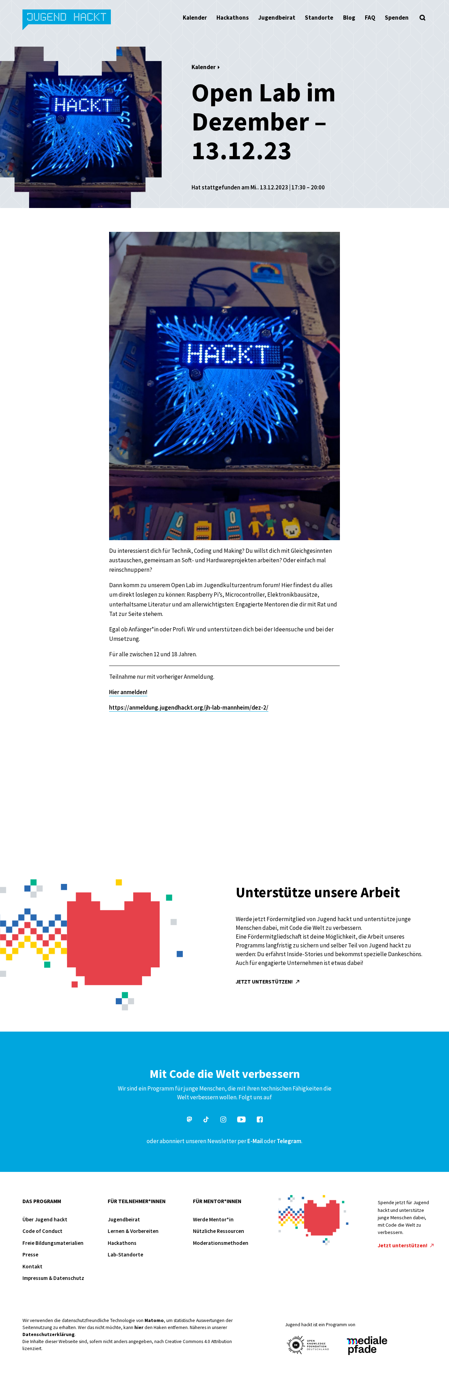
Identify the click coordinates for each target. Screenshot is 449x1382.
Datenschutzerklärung (48, 1334)
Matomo (154, 1320)
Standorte (319, 17)
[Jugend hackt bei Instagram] (223, 1120)
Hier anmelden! (128, 692)
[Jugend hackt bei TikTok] (206, 1120)
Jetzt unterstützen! (265, 981)
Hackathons (232, 17)
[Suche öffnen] (422, 17)
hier (138, 1327)
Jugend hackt (67, 20)
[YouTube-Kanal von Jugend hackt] (241, 1120)
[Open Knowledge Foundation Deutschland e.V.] (308, 1345)
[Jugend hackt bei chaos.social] (189, 1120)
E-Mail (255, 1141)
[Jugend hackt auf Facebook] (260, 1120)
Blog (349, 17)
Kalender (195, 17)
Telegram (289, 1141)
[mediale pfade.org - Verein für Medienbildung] (366, 1346)
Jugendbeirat (276, 17)
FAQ (370, 17)
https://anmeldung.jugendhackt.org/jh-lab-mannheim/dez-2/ (188, 707)
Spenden (397, 17)
